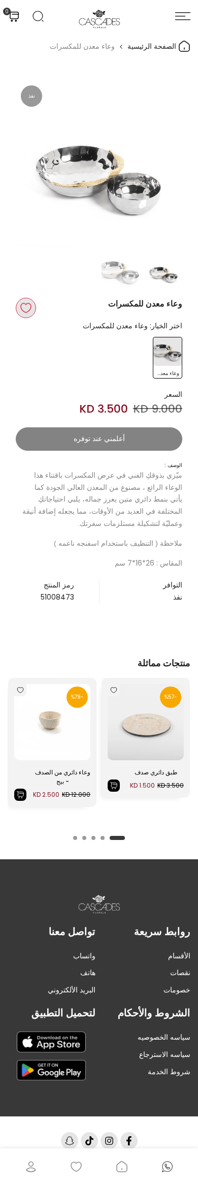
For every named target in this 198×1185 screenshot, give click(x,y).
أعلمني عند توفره (99, 438)
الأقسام (179, 956)
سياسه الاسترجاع (164, 1054)
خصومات (176, 990)
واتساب (84, 956)
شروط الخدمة (169, 1072)
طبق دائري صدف (156, 772)
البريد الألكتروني (71, 990)
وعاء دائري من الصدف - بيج (62, 777)
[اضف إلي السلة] (114, 785)
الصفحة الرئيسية (152, 46)
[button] (26, 308)
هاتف (87, 973)
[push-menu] (182, 16)
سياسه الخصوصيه (164, 1037)
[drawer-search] (38, 16)
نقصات (180, 973)
